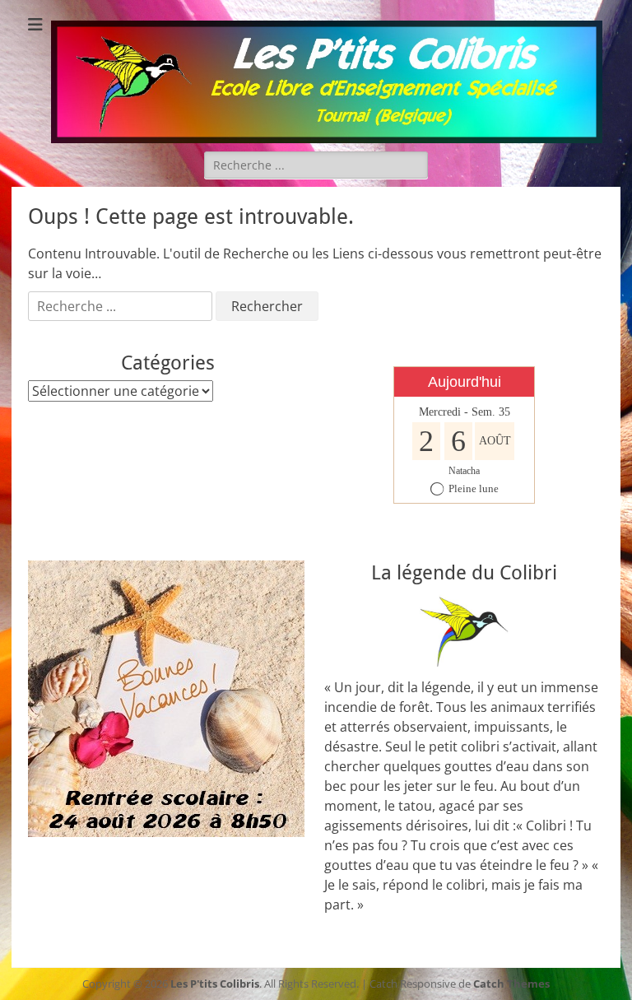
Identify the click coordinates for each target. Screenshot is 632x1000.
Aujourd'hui (464, 382)
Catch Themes (511, 983)
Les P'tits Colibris (214, 983)
